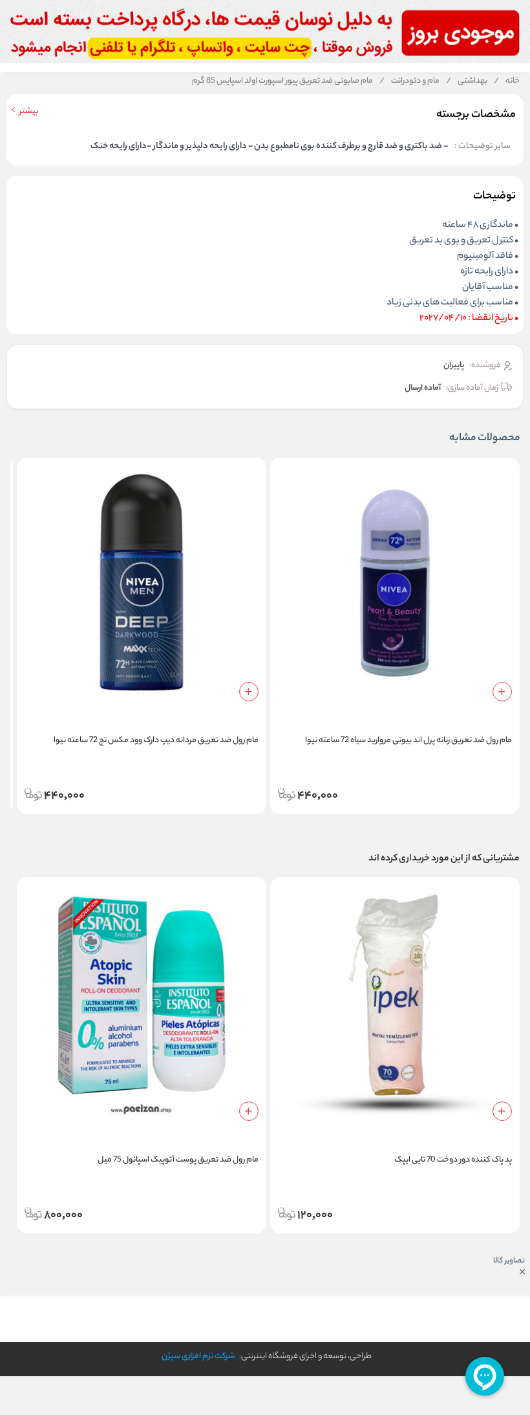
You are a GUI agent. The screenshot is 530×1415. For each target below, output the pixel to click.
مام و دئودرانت (409, 81)
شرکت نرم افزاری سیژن (198, 1356)
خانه (507, 81)
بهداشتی (466, 81)
